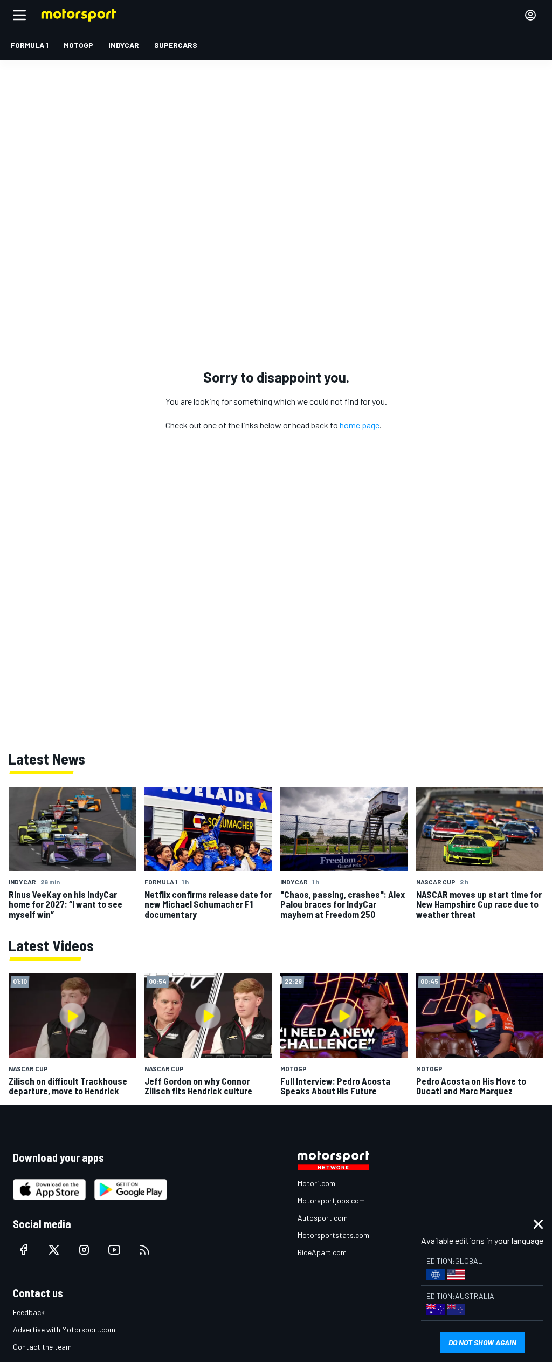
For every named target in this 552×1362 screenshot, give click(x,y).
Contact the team (42, 1346)
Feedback (29, 1312)
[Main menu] (19, 15)
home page (360, 425)
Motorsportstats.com (333, 1235)
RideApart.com (322, 1252)
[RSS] (144, 1250)
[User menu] (530, 15)
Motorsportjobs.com (331, 1200)
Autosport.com (323, 1217)
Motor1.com (316, 1183)
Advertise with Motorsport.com (64, 1329)
